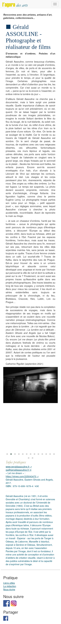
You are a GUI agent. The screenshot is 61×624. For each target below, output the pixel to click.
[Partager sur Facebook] (5, 617)
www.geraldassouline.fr (17, 466)
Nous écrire (9, 589)
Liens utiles (9, 583)
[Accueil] (15, 4)
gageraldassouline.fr (17, 469)
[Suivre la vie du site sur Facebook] (6, 603)
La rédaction (9, 586)
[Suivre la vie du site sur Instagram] (13, 603)
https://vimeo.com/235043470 (21, 476)
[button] (7, 454)
